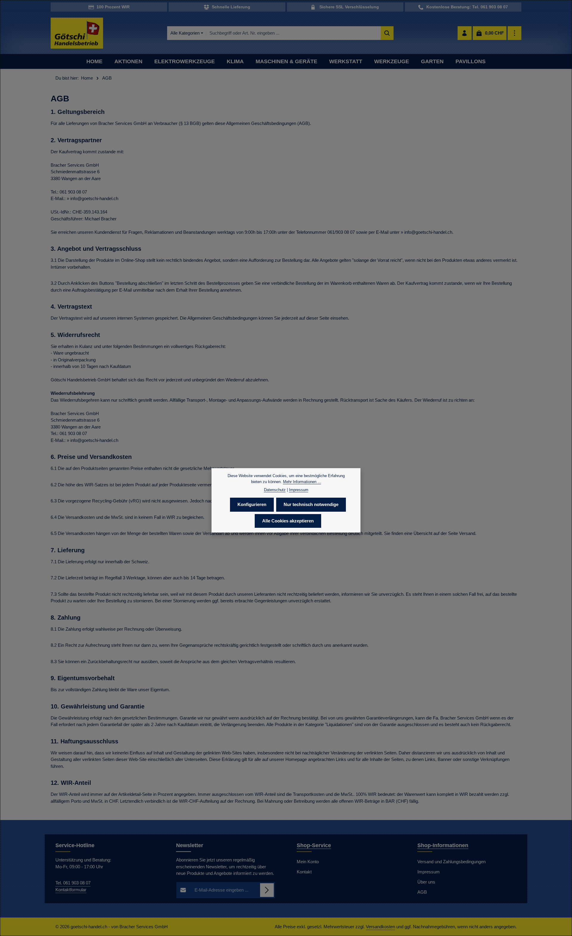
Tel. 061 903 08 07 (73, 882)
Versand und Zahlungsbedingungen (451, 861)
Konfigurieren (251, 504)
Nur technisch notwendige (311, 504)
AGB (422, 892)
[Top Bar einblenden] (515, 33)
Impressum (428, 871)
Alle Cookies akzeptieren (288, 520)
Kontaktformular (70, 889)
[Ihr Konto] (465, 33)
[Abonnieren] (267, 890)
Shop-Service (314, 845)
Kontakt (304, 871)
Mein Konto (308, 861)
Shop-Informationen (442, 845)
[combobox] (293, 33)
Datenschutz (275, 490)
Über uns (426, 881)
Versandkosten (380, 926)
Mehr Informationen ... (302, 481)
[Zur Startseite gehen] (77, 33)
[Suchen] (387, 33)
